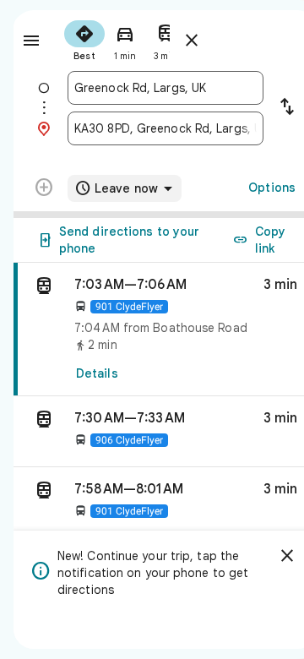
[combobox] (165, 88)
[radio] (84, 39)
